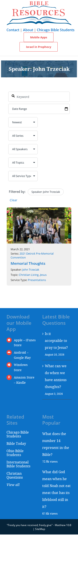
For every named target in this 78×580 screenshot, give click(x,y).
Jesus (43, 275)
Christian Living (29, 275)
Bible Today (16, 443)
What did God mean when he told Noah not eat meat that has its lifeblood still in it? (56, 489)
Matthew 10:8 (63, 525)
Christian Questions (14, 475)
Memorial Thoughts (28, 263)
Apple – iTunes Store (25, 342)
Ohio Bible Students (15, 452)
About (28, 30)
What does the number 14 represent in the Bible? (55, 444)
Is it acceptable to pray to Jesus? (56, 340)
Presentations (37, 280)
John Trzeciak (30, 269)
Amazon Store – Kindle (24, 380)
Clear (13, 200)
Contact (12, 30)
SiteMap (40, 529)
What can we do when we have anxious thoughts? (56, 376)
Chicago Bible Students (56, 30)
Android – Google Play (22, 355)
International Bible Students (18, 464)
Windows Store (21, 367)
